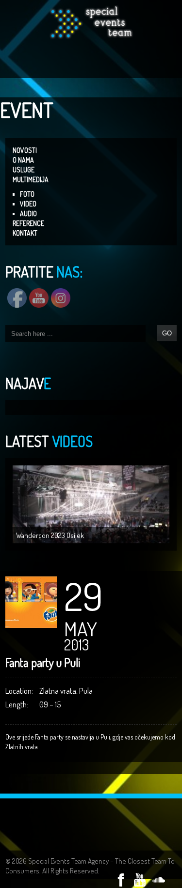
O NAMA (23, 160)
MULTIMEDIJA (31, 179)
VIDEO (28, 204)
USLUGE (23, 170)
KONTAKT (25, 233)
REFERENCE (28, 223)
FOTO (27, 194)
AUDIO (28, 213)
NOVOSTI (25, 150)
